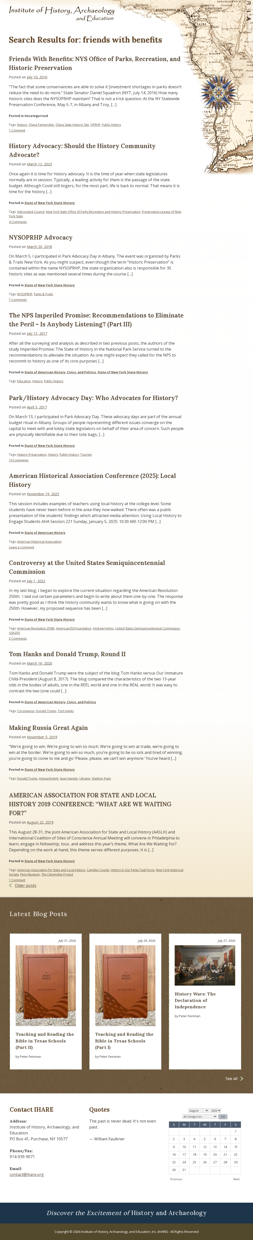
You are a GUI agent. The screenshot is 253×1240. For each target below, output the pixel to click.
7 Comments (18, 300)
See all (231, 1078)
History (22, 125)
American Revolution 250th (36, 628)
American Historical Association (39, 542)
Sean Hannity (69, 778)
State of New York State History (49, 203)
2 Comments (18, 638)
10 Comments (18, 460)
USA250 (14, 633)
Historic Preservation (31, 454)
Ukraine (84, 778)
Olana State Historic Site (72, 125)
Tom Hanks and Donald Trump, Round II (67, 654)
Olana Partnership (41, 125)
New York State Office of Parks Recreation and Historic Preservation (93, 212)
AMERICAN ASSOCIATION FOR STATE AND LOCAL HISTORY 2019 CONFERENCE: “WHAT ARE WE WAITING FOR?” (90, 804)
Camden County (98, 870)
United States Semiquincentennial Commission (147, 628)
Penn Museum (30, 874)
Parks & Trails (43, 294)
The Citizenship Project (57, 874)
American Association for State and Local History (51, 870)
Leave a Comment (21, 547)
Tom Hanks (66, 711)
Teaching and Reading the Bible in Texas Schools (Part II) (45, 1040)
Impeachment (48, 778)
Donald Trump (46, 711)
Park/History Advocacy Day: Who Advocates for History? (93, 398)
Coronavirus (25, 711)
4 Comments (18, 222)
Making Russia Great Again (48, 728)
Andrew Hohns (103, 628)
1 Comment (17, 130)
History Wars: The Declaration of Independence (195, 1000)
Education (24, 381)
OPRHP (95, 125)
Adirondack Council (30, 212)
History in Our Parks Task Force (132, 870)
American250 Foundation (73, 628)
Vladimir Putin (101, 778)
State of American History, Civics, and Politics (60, 372)
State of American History (44, 533)
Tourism (86, 454)
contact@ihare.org (27, 1174)
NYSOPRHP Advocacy (41, 237)
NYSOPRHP (24, 294)
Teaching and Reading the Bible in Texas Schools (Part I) (124, 1040)
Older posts (25, 885)
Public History (111, 125)
